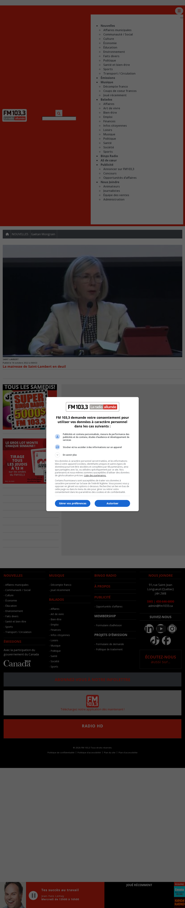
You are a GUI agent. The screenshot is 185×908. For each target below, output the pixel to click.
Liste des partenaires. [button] (95, 475)
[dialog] (92, 454)
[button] (92, 454)
